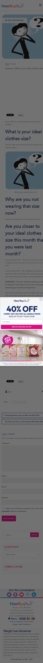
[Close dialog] (41, 299)
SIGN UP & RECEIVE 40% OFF (21, 327)
